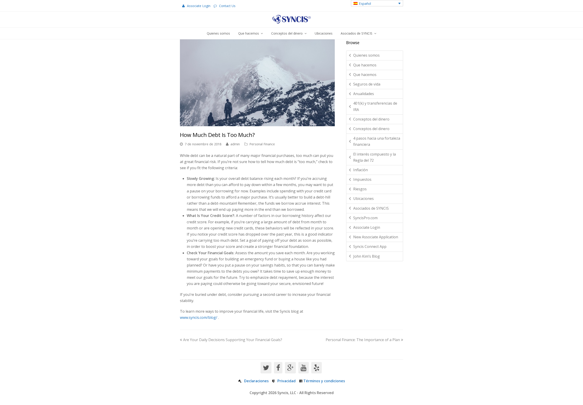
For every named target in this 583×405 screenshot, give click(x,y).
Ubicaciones (363, 198)
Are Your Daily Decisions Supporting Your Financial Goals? (232, 339)
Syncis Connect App (369, 246)
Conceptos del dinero (371, 119)
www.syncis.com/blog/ (198, 317)
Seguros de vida (366, 84)
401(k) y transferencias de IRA (375, 106)
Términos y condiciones (324, 380)
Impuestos (362, 179)
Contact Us (227, 6)
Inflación (360, 169)
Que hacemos (364, 65)
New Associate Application (375, 236)
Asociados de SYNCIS (371, 208)
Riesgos (360, 188)
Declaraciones (256, 380)
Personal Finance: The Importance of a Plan (363, 339)
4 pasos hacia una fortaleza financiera (376, 141)
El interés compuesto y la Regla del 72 (374, 157)
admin (235, 144)
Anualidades (363, 93)
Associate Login (198, 6)
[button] (377, 3)
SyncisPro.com (365, 217)
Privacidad (286, 380)
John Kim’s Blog (366, 256)
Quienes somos (366, 55)
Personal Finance (262, 144)
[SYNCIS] (291, 19)
